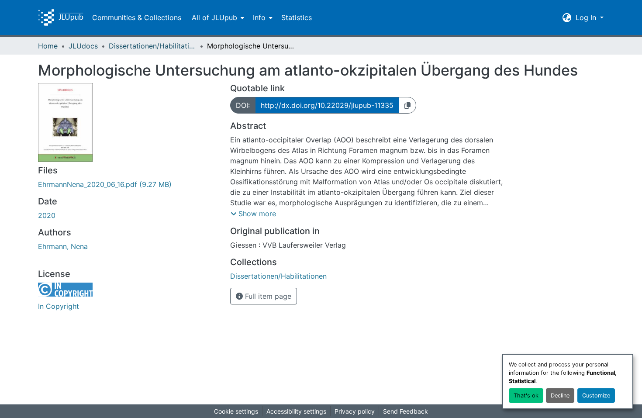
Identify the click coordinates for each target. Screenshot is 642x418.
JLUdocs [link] (83, 45)
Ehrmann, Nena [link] (63, 246)
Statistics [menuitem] (296, 17)
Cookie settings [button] (236, 411)
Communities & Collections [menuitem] (136, 17)
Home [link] (48, 45)
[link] (129, 184)
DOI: (243, 105)
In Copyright (58, 306)
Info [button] (259, 17)
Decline (560, 395)
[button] (60, 17)
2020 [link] (46, 215)
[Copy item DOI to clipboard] (407, 105)
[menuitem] (217, 17)
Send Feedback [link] (405, 411)
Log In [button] (587, 17)
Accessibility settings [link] (296, 411)
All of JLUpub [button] (214, 17)
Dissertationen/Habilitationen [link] (152, 45)
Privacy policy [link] (355, 411)
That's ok (526, 395)
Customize (596, 395)
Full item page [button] (267, 296)
